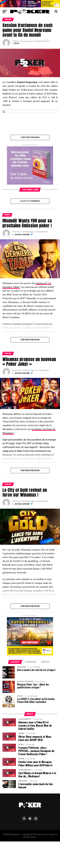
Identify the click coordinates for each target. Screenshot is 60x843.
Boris (16, 43)
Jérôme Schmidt (21, 234)
